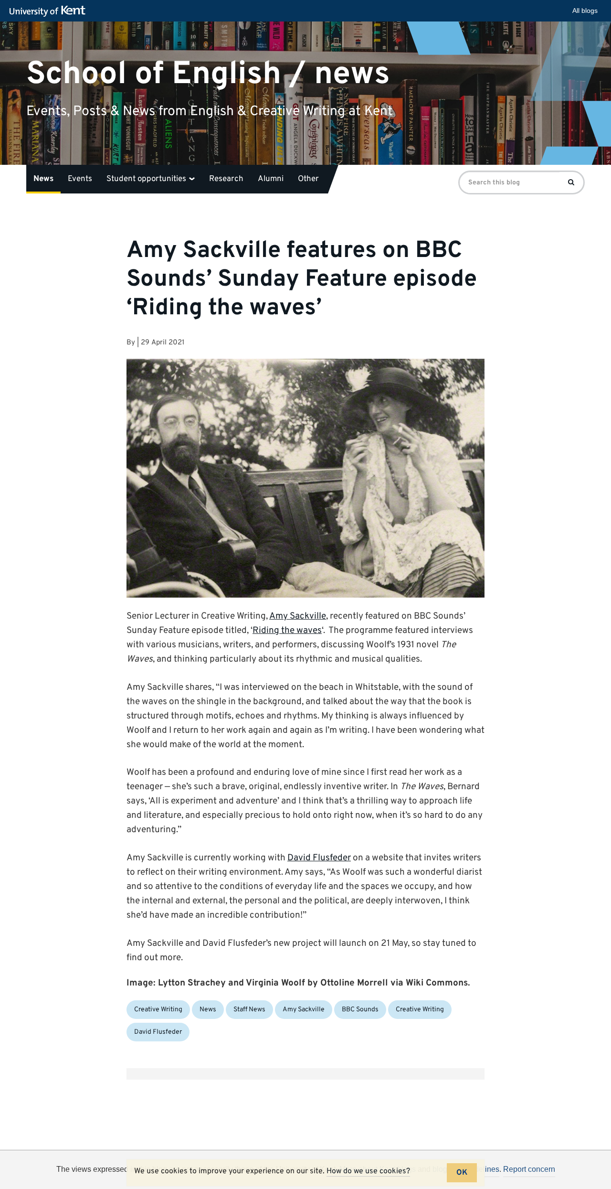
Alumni (271, 179)
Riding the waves (287, 630)
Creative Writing (158, 1010)
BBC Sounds (360, 1010)
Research (226, 179)
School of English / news (208, 74)
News (43, 179)
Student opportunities (147, 179)
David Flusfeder (319, 858)
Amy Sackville (297, 616)
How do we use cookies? (368, 1171)
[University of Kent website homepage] (50, 11)
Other (308, 179)
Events (80, 179)
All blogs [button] (585, 10)
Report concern (529, 1169)
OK (461, 1173)
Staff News (249, 1010)
